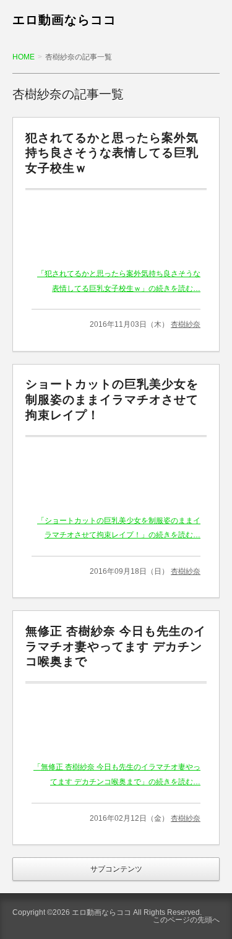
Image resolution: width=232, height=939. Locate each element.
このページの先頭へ (186, 919)
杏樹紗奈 (185, 324)
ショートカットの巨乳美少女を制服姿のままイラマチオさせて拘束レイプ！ (112, 400)
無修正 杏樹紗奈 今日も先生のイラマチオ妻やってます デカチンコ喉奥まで (115, 647)
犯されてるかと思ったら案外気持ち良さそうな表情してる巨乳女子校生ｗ (112, 153)
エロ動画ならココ (64, 20)
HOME (23, 57)
